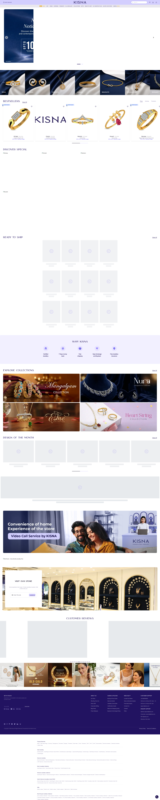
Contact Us (126, 768)
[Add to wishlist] (31, 100)
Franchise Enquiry (128, 765)
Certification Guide (112, 768)
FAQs (125, 773)
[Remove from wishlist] (116, 254)
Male (14, 771)
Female (7, 771)
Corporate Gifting (95, 768)
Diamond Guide (111, 763)
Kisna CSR (93, 765)
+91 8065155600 (144, 760)
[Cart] (156, 2)
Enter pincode (8, 2)
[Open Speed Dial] (156, 797)
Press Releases (94, 773)
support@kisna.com (145, 768)
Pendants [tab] (153, 94)
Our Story (93, 760)
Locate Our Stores (128, 760)
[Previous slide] (6, 37)
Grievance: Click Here (145, 781)
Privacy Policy (142, 790)
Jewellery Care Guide (112, 765)
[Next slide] (153, 37)
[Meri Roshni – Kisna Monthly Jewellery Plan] (80, 648)
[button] (79, 644)
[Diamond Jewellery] (80, 522)
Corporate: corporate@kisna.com (148, 776)
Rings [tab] (141, 94)
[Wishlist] (149, 2)
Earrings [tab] (147, 94)
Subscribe (27, 768)
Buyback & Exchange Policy (114, 773)
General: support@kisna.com (147, 773)
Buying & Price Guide (112, 760)
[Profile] (153, 2)
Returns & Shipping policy (114, 770)
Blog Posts (93, 770)
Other (19, 771)
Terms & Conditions (151, 790)
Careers (126, 770)
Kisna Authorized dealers (130, 763)
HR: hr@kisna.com (145, 778)
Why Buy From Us (95, 763)
